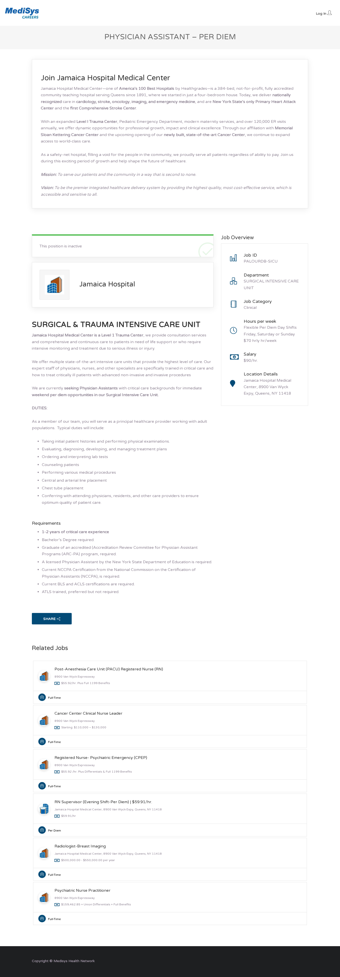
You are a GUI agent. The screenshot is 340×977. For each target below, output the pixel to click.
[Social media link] (303, 960)
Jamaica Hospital (107, 284)
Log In (321, 13)
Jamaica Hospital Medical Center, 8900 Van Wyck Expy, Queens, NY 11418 (267, 387)
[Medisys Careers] (22, 13)
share (49, 619)
